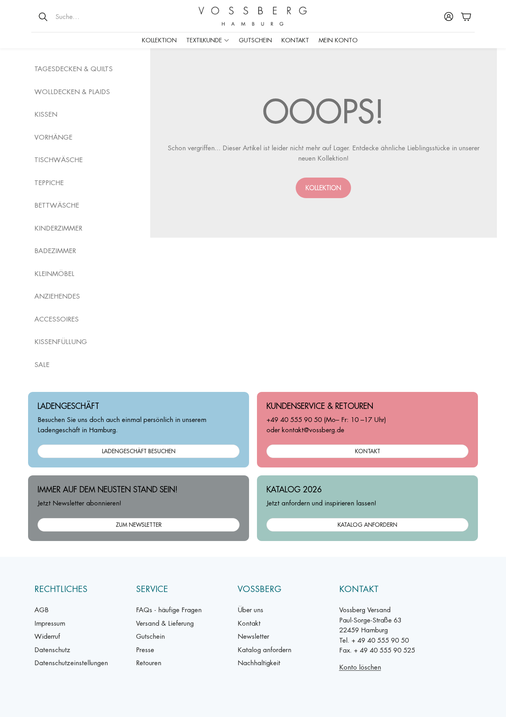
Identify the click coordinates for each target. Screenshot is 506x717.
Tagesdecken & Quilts (73, 68)
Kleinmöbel (54, 273)
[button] (83, 16)
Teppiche (49, 182)
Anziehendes (57, 296)
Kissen (45, 114)
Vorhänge (53, 137)
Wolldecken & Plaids (72, 91)
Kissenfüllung (60, 341)
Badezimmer (55, 250)
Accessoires (56, 319)
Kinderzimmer (58, 228)
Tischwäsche (58, 159)
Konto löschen (360, 667)
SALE (41, 364)
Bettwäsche (56, 205)
